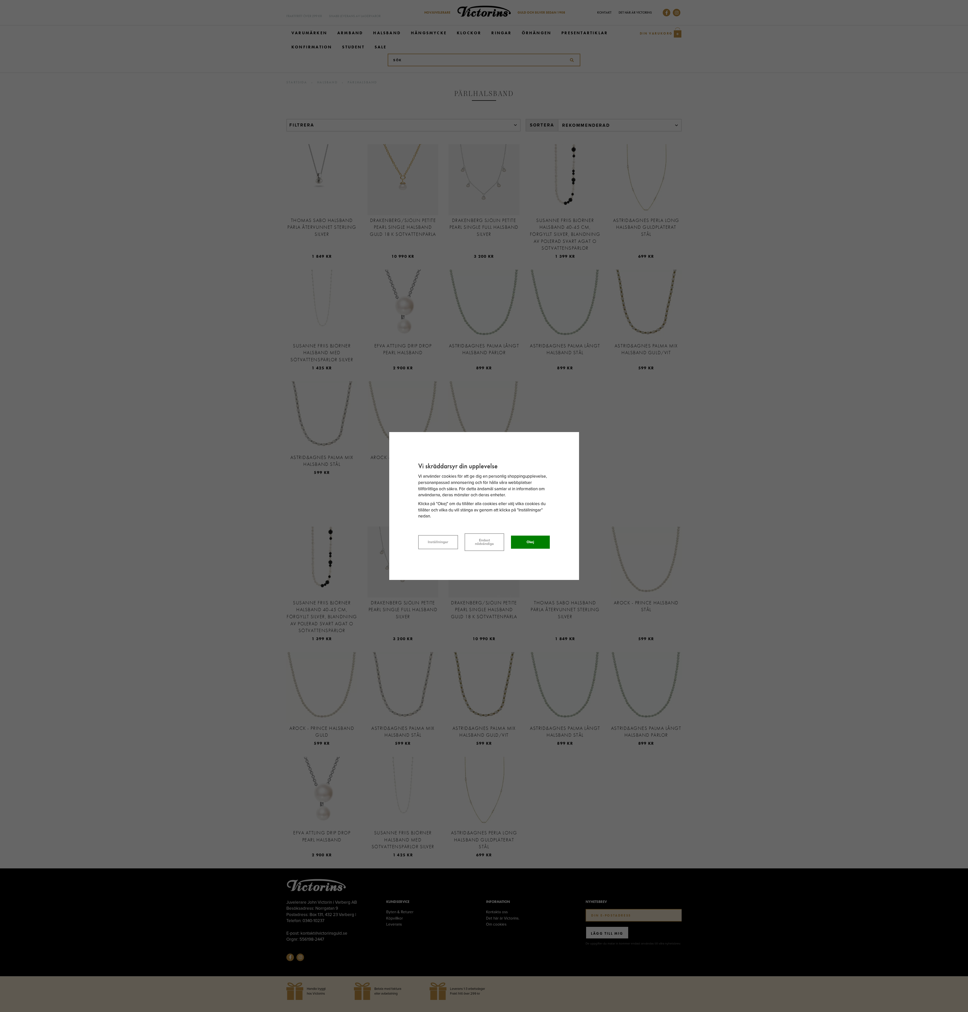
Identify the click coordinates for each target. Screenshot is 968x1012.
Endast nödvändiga (484, 542)
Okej (530, 542)
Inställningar (438, 542)
